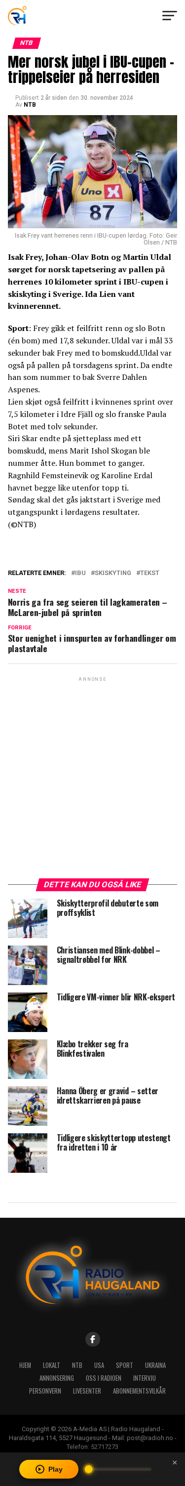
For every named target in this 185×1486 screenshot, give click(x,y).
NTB (30, 104)
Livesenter (87, 1391)
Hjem (25, 1365)
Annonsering (56, 1378)
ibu (80, 573)
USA (99, 1365)
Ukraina (155, 1365)
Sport (124, 1365)
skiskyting (113, 573)
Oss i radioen (103, 1378)
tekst (149, 573)
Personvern (45, 1391)
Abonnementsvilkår (139, 1391)
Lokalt (51, 1365)
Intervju (144, 1378)
